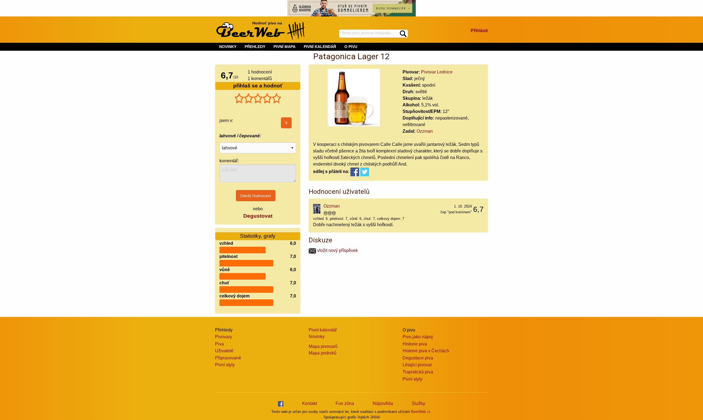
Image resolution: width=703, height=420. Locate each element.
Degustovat (257, 216)
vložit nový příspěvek (337, 250)
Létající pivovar (417, 364)
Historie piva (415, 344)
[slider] (258, 98)
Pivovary (223, 336)
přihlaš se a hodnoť (258, 86)
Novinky (317, 336)
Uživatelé (224, 350)
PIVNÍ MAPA (284, 46)
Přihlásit (479, 30)
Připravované (228, 358)
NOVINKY (227, 46)
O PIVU (350, 46)
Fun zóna (345, 403)
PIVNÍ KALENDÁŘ (320, 46)
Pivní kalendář (323, 330)
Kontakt (309, 403)
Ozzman (425, 131)
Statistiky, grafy (257, 236)
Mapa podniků (322, 353)
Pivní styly (225, 364)
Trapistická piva (418, 372)
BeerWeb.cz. (421, 412)
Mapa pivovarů (323, 346)
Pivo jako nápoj (418, 336)
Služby (418, 403)
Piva (219, 344)
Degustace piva (418, 358)
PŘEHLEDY (255, 46)
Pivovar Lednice (437, 72)
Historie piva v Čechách (426, 350)
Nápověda (383, 403)
